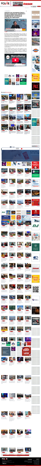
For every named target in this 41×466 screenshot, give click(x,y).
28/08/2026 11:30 (28, 183)
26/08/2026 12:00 (4, 379)
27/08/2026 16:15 (12, 257)
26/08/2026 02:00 (20, 416)
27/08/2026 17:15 (20, 246)
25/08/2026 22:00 (20, 434)
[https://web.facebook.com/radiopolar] (10, 2)
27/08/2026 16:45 (4, 257)
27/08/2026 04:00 (28, 289)
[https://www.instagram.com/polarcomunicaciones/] (10, 4)
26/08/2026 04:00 (4, 416)
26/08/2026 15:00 (12, 361)
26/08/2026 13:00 (28, 361)
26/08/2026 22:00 (12, 310)
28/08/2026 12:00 (4, 110)
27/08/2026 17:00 (28, 246)
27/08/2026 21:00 (20, 236)
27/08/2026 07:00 (4, 289)
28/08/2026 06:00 (11, 120)
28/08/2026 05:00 (19, 120)
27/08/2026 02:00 (12, 299)
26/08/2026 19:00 (4, 331)
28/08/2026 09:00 (19, 110)
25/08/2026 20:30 (4, 452)
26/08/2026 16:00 (4, 361)
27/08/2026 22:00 (12, 236)
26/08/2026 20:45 (28, 310)
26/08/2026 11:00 (12, 379)
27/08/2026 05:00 (20, 289)
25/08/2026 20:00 (12, 452)
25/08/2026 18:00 (28, 452)
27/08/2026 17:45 (27, 130)
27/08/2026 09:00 (20, 278)
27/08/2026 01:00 (20, 299)
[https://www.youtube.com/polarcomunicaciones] (10, 5)
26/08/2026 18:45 (12, 331)
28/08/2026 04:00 (28, 204)
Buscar (39, 6)
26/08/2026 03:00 (12, 416)
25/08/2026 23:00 (12, 434)
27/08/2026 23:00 (4, 130)
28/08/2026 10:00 (11, 110)
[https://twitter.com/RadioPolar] (10, 3)
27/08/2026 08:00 (28, 278)
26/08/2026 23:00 (4, 310)
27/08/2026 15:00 (28, 257)
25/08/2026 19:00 (20, 452)
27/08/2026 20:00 (11, 130)
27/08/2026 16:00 (20, 257)
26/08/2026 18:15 (28, 331)
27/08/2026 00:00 (28, 299)
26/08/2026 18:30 (20, 331)
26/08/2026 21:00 (20, 310)
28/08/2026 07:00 (4, 120)
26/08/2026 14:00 (20, 361)
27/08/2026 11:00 (4, 278)
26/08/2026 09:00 (28, 379)
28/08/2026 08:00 (27, 110)
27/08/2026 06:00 (12, 289)
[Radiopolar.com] (1, 6)
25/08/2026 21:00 (28, 434)
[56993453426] (10, 1)
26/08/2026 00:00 (4, 434)
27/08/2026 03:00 (4, 299)
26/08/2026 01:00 (28, 416)
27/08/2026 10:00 (12, 278)
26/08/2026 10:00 (20, 379)
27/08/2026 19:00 (19, 130)
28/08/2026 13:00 (14, 147)
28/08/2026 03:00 (4, 225)
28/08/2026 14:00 (4, 183)
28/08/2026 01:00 (27, 120)
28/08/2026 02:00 (12, 225)
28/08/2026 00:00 (28, 225)
